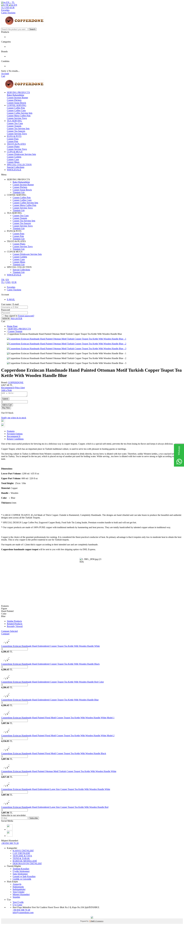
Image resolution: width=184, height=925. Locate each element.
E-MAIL (11, 299)
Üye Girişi (17, 905)
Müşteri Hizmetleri (21, 894)
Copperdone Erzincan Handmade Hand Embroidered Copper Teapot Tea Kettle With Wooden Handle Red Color (52, 682)
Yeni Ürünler (18, 892)
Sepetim (16, 897)
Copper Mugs (13, 162)
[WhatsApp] (10, 836)
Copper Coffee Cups (16, 110)
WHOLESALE (14, 170)
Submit (5, 399)
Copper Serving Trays (17, 118)
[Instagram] (10, 829)
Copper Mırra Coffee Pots (18, 115)
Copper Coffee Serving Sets (19, 113)
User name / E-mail (10, 304)
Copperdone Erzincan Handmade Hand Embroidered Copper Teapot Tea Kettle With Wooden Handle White (50, 646)
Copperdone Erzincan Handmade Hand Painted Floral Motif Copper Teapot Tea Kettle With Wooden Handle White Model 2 (57, 735)
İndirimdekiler (19, 889)
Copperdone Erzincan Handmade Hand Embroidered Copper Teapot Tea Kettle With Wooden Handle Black (50, 664)
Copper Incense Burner (17, 97)
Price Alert (20, 387)
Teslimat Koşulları (21, 868)
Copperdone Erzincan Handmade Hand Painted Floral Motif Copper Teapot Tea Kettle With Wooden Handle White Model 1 (57, 717)
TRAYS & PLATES (16, 144)
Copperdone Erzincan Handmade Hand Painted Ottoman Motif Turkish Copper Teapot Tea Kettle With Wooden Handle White (58, 771)
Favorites (5, 10)
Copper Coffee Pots (16, 108)
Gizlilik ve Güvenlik (22, 879)
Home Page (12, 326)
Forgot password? (26, 316)
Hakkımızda (18, 886)
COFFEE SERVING (16, 105)
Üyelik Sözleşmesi (21, 871)
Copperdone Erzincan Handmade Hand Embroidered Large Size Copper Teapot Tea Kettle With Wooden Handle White (55, 789)
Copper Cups (13, 159)
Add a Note (6, 390)
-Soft (91, 921)
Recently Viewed (15, 626)
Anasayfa (17, 884)
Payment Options (15, 434)
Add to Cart (7, 405)
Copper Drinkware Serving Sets (21, 154)
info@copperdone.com (23, 912)
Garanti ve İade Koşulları (24, 876)
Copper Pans (13, 139)
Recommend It (8, 387)
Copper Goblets (14, 157)
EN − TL (10, 2)
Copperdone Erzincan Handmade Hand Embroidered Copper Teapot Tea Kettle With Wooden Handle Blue (50, 700)
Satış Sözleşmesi (20, 874)
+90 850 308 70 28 (10, 843)
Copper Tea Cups (15, 123)
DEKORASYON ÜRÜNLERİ (27, 863)
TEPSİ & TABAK (21, 858)
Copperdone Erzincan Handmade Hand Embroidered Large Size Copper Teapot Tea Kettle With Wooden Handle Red (54, 807)
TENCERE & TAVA (22, 856)
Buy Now (6, 408)
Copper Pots (12, 141)
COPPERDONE (15, 382)
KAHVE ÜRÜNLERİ (23, 850)
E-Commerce (98, 921)
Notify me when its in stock (13, 417)
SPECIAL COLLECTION (19, 164)
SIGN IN (5, 319)
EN (15, 5)
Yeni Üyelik (18, 902)
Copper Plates (13, 146)
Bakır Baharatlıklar (15, 95)
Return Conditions (15, 439)
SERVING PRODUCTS (18, 92)
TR (7, 5)
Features (11, 431)
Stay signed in (11, 316)
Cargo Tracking (8, 12)
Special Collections (15, 167)
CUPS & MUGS (14, 151)
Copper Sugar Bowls (16, 103)
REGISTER (16, 318)
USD (7, 7)
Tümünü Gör (19, 192)
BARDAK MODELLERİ (25, 861)
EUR (12, 7)
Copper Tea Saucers (16, 131)
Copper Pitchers (14, 100)
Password (5, 310)
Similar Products (14, 621)
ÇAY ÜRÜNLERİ (21, 853)
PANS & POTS (14, 136)
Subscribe (33, 818)
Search (32, 29)
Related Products (14, 623)
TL (2, 7)
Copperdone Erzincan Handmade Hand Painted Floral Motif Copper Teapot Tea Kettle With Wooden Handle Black (53, 753)
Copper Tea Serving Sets (18, 128)
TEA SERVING (14, 121)
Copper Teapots (14, 126)
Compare (5, 634)
